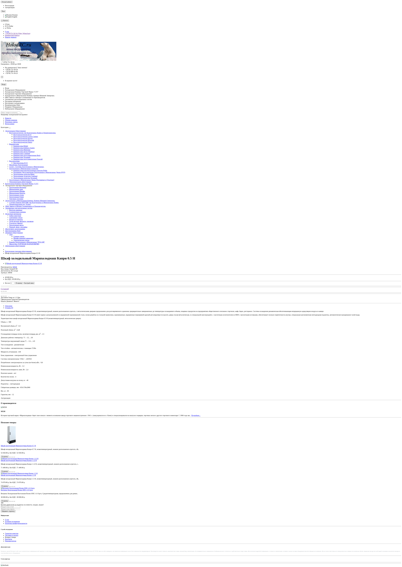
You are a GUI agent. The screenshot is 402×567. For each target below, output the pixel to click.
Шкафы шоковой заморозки (23, 238)
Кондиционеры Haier (13, 231)
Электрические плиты (21, 240)
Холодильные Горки (16, 197)
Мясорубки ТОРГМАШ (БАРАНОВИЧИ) (24, 244)
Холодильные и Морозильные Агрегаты (23, 168)
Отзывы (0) (9, 308)
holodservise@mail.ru (12, 35)
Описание (8, 306)
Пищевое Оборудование (14, 233)
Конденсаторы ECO (20, 163)
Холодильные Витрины (17, 187)
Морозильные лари (16, 189)
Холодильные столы (16, 195)
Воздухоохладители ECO (22, 135)
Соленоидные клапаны (17, 212)
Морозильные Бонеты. (17, 193)
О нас (7, 31)
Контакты (8, 539)
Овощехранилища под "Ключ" (20, 204)
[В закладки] (4, 291)
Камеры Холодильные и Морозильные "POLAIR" (27, 242)
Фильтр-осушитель (16, 219)
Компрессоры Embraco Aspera (24, 148)
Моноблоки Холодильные (18, 165)
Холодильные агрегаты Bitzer (23, 174)
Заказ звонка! (16, 67)
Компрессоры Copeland (21, 153)
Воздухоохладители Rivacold (23, 140)
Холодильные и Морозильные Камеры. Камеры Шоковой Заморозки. (30, 201)
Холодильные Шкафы (17, 191)
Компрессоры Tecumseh (21, 157)
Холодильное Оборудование (15, 131)
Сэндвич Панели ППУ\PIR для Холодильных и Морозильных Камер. (34, 202)
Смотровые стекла (15, 217)
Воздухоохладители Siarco (22, 142)
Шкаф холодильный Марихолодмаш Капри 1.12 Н (19, 460)
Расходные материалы (13, 214)
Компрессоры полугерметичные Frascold (28, 159)
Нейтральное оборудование (15, 246)
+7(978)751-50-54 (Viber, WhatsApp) (17, 33)
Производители (10, 541)
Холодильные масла (16, 225)
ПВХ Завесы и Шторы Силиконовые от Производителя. (25, 206)
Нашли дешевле (10, 37)
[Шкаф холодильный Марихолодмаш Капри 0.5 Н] (23, 263)
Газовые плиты (18, 236)
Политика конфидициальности (16, 523)
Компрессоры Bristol (20, 146)
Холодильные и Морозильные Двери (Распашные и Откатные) (31, 180)
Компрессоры (14, 144)
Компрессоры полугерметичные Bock (26, 155)
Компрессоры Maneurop (21, 150)
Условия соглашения (12, 521)
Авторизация (9, 7)
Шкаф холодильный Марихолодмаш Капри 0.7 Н (18, 446)
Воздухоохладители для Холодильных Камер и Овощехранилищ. (32, 133)
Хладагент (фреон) (16, 223)
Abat (10, 234)
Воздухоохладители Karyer (23, 138)
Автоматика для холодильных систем (18, 208)
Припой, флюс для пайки (18, 227)
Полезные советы (11, 122)
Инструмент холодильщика (15, 229)
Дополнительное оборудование (20, 182)
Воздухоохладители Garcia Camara (25, 136)
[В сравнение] (6, 291)
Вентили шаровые (15, 210)
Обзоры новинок (11, 120)
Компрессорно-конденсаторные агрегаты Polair (30, 170)
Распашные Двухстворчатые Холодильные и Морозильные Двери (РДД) (39, 172)
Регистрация (9, 5)
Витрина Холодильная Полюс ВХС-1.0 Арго (17, 490)
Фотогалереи (9, 124)
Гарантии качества (11, 533)
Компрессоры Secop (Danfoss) (24, 152)
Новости (8, 118)
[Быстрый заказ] (10, 486)
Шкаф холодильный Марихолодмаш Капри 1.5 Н (18, 475)
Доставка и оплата (11, 535)
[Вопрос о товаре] (2, 291)
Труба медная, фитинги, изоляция (21, 221)
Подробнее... (195, 415)
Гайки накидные (15, 216)
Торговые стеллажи (16, 199)
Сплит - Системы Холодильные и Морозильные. (26, 167)
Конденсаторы (14, 161)
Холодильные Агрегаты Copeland (25, 176)
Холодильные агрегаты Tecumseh (25, 178)
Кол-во (7, 283)
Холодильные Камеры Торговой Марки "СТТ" (22, 184)
